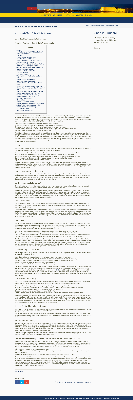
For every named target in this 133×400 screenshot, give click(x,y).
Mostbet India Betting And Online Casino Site (29, 86)
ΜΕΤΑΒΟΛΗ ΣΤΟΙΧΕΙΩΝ (96, 399)
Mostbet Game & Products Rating (26, 107)
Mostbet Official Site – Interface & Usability (29, 60)
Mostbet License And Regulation (25, 79)
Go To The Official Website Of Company (27, 95)
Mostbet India (19, 371)
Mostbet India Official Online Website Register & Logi (104, 25)
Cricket (18, 50)
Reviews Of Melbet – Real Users (25, 96)
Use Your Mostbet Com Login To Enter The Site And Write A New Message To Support (30, 65)
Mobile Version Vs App (22, 54)
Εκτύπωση (60, 382)
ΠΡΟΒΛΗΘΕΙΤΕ (70, 399)
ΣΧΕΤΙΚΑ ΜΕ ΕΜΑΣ (49, 399)
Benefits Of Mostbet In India (24, 69)
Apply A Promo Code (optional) (25, 62)
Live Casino (19, 55)
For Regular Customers (22, 108)
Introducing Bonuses (22, 72)
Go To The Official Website (24, 98)
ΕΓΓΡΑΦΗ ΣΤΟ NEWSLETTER (74, 15)
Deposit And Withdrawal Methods (25, 81)
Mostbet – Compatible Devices (25, 102)
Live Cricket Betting (22, 74)
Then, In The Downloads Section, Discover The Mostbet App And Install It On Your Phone (29, 92)
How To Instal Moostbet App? (25, 110)
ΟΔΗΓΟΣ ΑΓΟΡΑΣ (46, 15)
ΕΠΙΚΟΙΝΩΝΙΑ (88, 15)
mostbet (56, 270)
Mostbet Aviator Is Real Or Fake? (25, 71)
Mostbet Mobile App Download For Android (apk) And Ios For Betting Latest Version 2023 (30, 104)
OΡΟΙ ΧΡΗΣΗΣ (115, 399)
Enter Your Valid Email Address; (25, 59)
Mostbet (18, 84)
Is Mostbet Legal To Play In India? (26, 57)
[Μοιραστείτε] (17, 382)
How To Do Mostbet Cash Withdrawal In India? (29, 52)
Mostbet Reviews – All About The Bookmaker (29, 83)
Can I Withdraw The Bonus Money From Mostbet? (30, 67)
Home (87, 25)
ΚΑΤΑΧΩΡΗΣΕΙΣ (57, 15)
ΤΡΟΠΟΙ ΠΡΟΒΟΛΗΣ (60, 399)
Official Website (20, 100)
